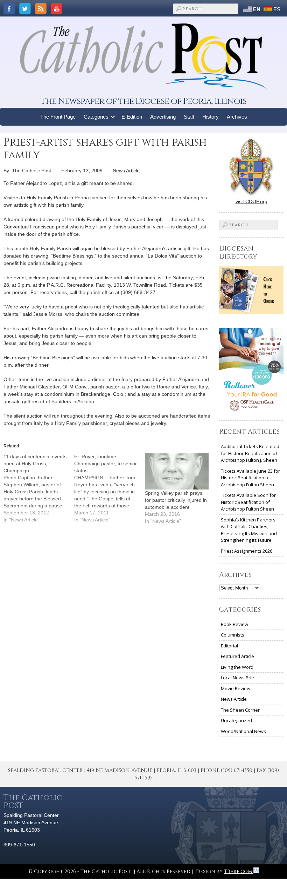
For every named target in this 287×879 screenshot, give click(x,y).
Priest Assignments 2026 (246, 551)
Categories (96, 117)
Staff (189, 117)
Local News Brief (238, 677)
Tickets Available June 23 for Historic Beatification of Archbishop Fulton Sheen (250, 478)
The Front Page (58, 117)
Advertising (163, 117)
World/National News (243, 731)
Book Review (234, 624)
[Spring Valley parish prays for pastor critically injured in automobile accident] (177, 471)
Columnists (232, 635)
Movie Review (235, 688)
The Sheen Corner (240, 710)
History (210, 117)
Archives (237, 117)
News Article (126, 170)
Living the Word (237, 667)
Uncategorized (236, 720)
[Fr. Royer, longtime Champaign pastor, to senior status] (109, 488)
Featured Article (237, 656)
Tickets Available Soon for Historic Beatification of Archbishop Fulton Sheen (248, 502)
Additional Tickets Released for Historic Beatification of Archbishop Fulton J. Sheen (250, 453)
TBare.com (238, 871)
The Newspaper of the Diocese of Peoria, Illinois (143, 101)
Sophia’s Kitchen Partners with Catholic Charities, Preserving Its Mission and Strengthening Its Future (249, 530)
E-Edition (131, 117)
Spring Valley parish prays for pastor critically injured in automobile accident (176, 500)
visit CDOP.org (251, 201)
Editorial (229, 645)
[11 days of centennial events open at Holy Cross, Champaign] (39, 488)
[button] (112, 117)
